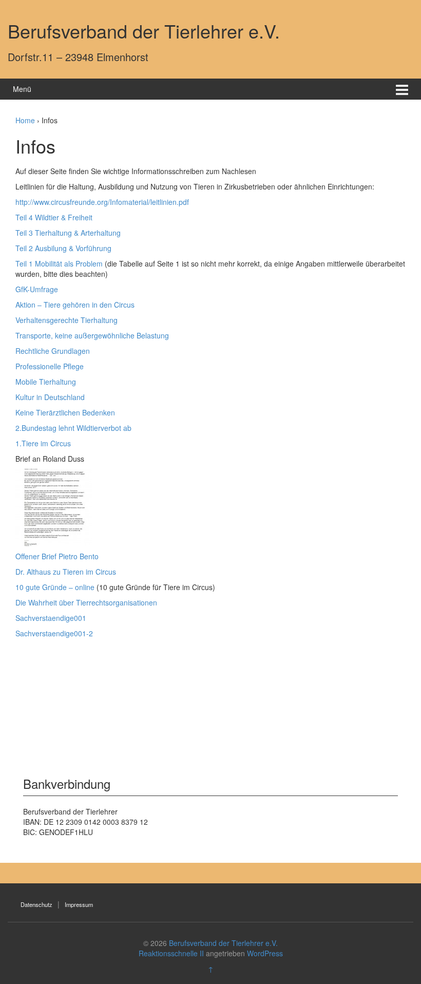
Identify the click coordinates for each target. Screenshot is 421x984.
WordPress (265, 953)
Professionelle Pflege (49, 366)
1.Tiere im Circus (44, 443)
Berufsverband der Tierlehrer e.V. (144, 30)
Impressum (79, 904)
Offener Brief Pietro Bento (57, 556)
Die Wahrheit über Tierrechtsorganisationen (86, 602)
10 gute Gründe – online (54, 587)
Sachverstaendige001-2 (54, 633)
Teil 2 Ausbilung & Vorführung (63, 248)
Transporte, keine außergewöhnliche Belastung (92, 335)
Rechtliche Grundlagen (52, 351)
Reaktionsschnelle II (171, 953)
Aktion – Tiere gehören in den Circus (75, 304)
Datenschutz (36, 904)
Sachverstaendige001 (50, 618)
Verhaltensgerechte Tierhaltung (66, 320)
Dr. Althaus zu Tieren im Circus (65, 571)
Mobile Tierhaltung (45, 381)
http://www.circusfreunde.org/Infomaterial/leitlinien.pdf (102, 202)
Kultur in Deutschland (50, 397)
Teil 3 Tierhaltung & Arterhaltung (68, 233)
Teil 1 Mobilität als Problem (59, 263)
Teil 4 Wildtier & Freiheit (53, 217)
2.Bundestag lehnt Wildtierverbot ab (73, 428)
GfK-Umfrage (36, 289)
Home (25, 120)
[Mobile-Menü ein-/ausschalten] (402, 89)
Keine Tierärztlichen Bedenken (65, 412)
